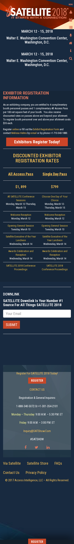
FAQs (58, 463)
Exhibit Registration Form (46, 129)
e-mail (33, 133)
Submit (11, 325)
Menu (71, 4)
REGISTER (37, 380)
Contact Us (11, 472)
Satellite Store (37, 463)
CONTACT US (37, 389)
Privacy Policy (36, 472)
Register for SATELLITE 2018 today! (37, 373)
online (15, 129)
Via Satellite (12, 463)
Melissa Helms (19, 133)
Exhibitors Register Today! (37, 141)
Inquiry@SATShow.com (37, 431)
